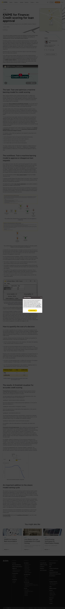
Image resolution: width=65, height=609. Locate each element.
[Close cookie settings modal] (41, 297)
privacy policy (38, 306)
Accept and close (32, 310)
